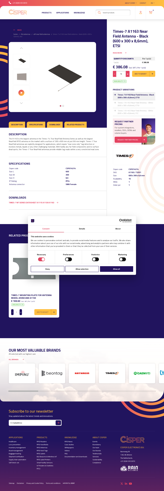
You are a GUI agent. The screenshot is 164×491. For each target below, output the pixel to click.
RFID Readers (42, 441)
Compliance (97, 462)
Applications (62, 12)
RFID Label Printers (43, 459)
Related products (75, 124)
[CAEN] (142, 373)
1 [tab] (60, 106)
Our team (96, 447)
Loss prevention (15, 444)
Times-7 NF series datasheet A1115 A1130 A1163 (31, 202)
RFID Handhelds (42, 444)
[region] (82, 280)
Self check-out (14, 462)
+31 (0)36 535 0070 (19, 3)
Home (16, 34)
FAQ (66, 453)
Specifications (36, 124)
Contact (143, 3)
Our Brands (97, 450)
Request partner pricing (128, 139)
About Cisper (130, 3)
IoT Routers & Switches (45, 465)
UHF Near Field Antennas (41, 34)
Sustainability (97, 459)
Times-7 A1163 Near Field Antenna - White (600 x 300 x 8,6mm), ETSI (135, 104)
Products (47, 12)
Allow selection (82, 269)
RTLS (38, 468)
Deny (47, 269)
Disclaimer (20, 483)
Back (19, 30)
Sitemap (11, 483)
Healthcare (12, 441)
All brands (13, 359)
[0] (150, 12)
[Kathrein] (82, 373)
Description (17, 124)
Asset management (16, 450)
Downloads (54, 124)
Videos (67, 450)
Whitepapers (69, 447)
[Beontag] (52, 373)
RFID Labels (41, 453)
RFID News (69, 441)
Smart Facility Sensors (45, 462)
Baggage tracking (15, 453)
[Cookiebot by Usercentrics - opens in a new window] (122, 221)
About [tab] (118, 228)
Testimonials (97, 453)
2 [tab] (63, 106)
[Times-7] (112, 373)
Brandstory (97, 444)
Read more (117, 52)
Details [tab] (82, 228)
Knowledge (79, 12)
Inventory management (17, 447)
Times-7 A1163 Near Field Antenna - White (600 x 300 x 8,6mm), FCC (135, 112)
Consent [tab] (46, 228)
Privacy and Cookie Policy (34, 483)
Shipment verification (16, 456)
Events (95, 441)
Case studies (69, 444)
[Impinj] (22, 373)
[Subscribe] (58, 422)
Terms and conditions (53, 483)
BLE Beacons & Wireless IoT (47, 456)
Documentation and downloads (76, 456)
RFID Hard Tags (42, 450)
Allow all (116, 269)
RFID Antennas (25, 34)
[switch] (68, 259)
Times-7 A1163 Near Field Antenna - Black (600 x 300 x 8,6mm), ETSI (136, 96)
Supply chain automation (17, 459)
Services (96, 456)
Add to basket (141, 73)
